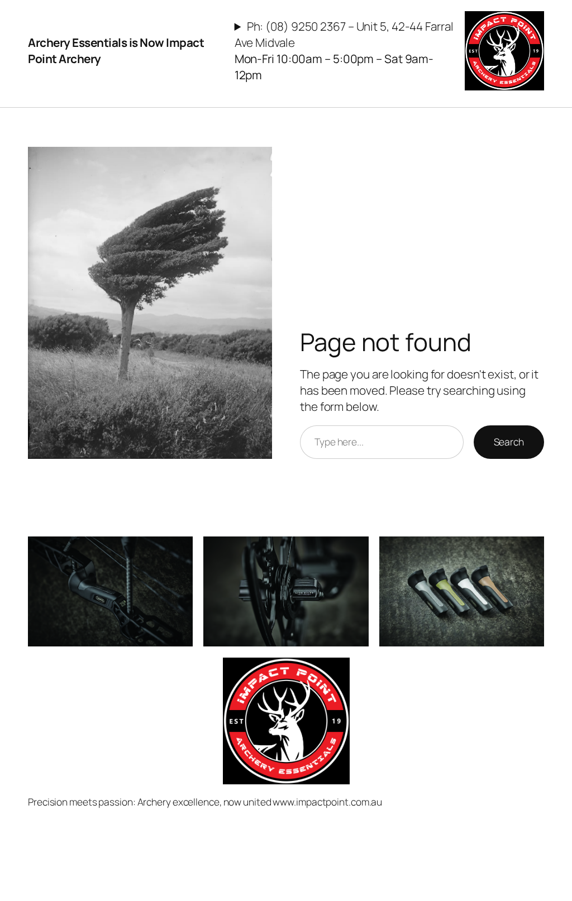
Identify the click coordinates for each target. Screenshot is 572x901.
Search (509, 441)
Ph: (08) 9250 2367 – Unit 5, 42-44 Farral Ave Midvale (344, 50)
